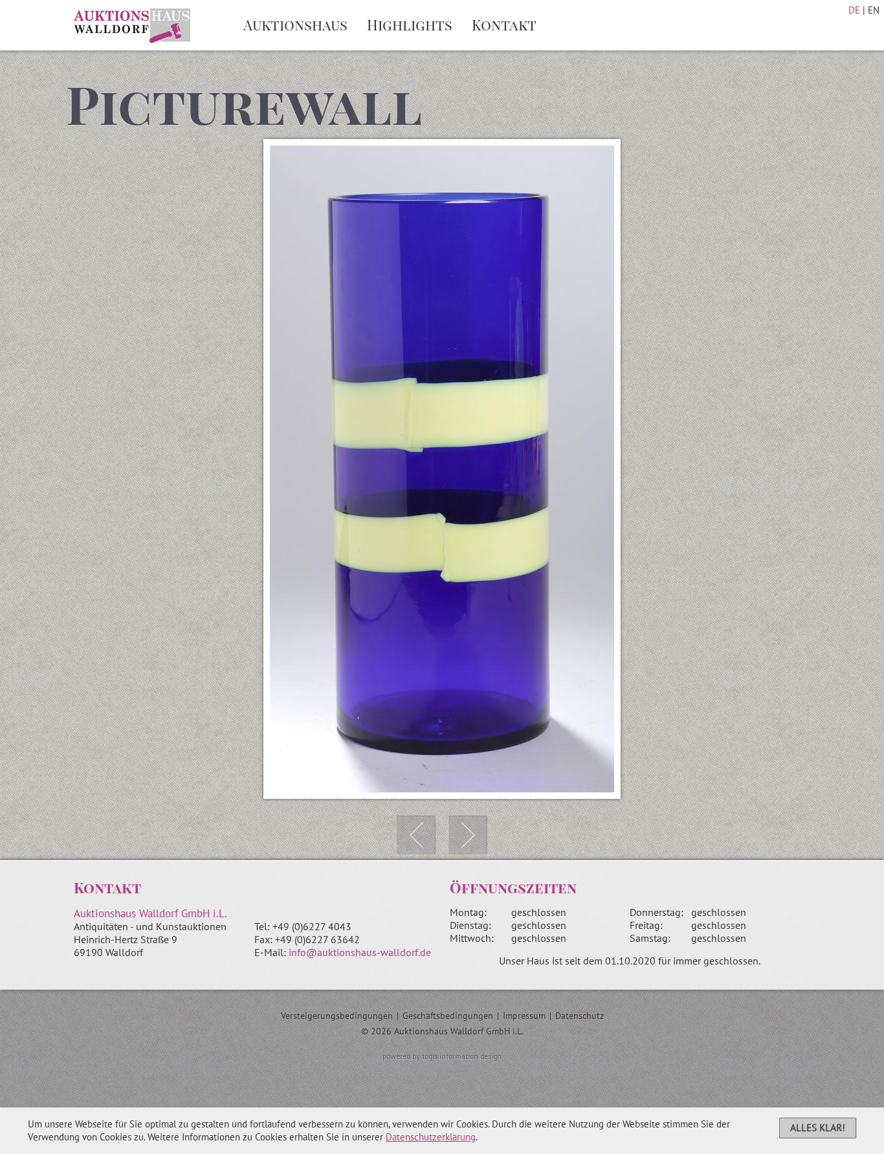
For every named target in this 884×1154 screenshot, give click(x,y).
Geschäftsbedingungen (448, 1015)
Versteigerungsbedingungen (337, 1015)
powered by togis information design (442, 1056)
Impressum (524, 1015)
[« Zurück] (416, 835)
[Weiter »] (467, 835)
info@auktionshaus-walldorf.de (360, 952)
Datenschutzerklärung (431, 1137)
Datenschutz (579, 1015)
